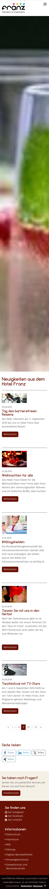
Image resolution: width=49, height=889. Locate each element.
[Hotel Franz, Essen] (10, 8)
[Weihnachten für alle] (14, 459)
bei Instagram (15, 812)
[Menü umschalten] (45, 4)
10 (28, 727)
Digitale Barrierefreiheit (19, 854)
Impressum (12, 839)
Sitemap (10, 849)
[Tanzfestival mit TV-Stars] (14, 670)
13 (36, 727)
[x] (45, 885)
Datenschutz (13, 834)
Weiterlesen (10, 434)
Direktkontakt (11, 793)
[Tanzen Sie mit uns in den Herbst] (14, 594)
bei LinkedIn (14, 820)
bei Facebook (15, 816)
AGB (8, 844)
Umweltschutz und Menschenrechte (16, 867)
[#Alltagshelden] (14, 525)
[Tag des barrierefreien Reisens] (14, 398)
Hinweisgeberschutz (17, 859)
